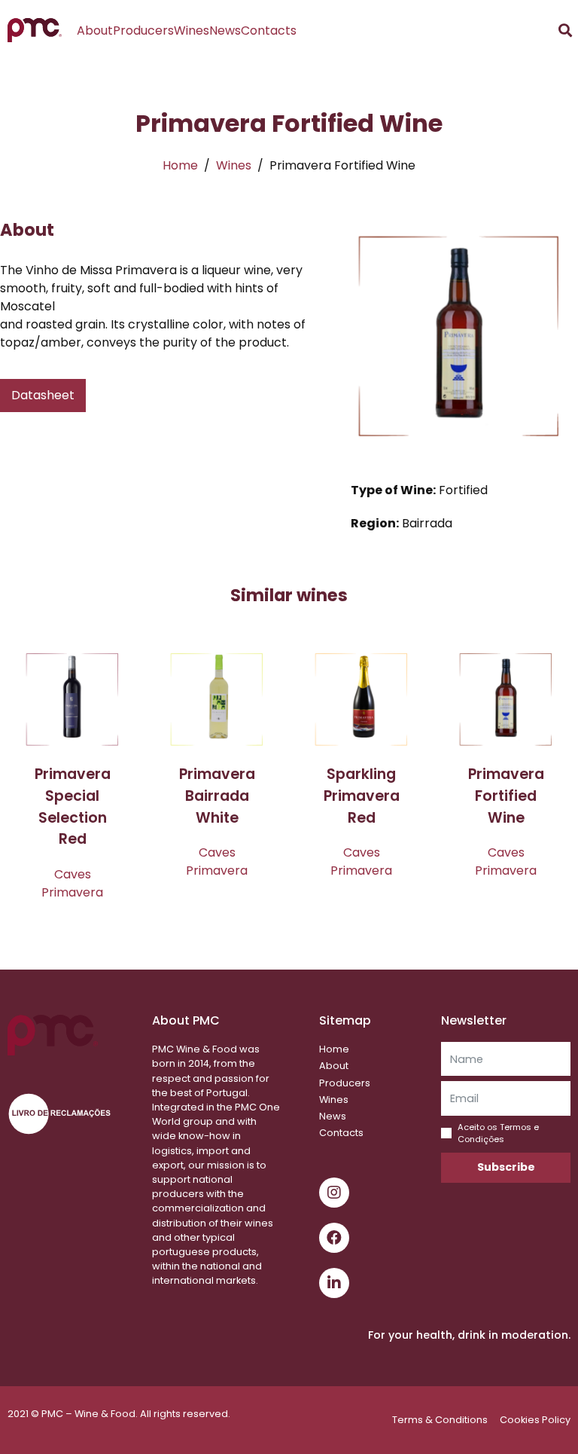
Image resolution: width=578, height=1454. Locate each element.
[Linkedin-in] (334, 1283)
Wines (191, 30)
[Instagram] (334, 1193)
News (225, 30)
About (95, 30)
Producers (143, 30)
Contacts (269, 30)
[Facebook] (334, 1238)
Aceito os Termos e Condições (498, 1133)
